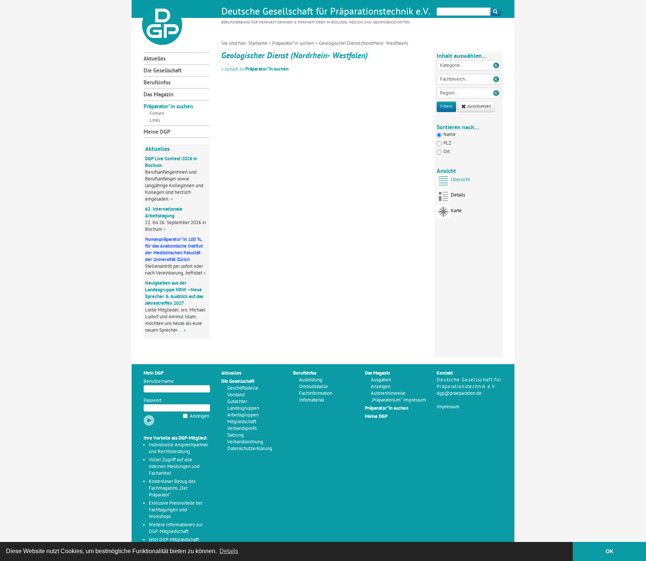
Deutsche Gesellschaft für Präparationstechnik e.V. (326, 12)
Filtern (446, 106)
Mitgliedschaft (241, 422)
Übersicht (460, 180)
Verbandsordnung (245, 442)
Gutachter (237, 402)
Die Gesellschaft (163, 71)
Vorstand (236, 395)
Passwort (153, 400)
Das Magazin (158, 95)
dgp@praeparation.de (459, 393)
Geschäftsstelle (242, 388)
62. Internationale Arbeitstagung (163, 212)
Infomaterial (311, 400)
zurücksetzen (478, 106)
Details (458, 195)
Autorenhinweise (388, 393)
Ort (446, 152)
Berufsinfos (157, 83)
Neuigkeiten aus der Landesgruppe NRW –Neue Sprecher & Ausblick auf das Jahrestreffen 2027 (174, 293)
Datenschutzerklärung (249, 449)
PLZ (447, 143)
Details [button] (228, 551)
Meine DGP (157, 132)
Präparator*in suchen (293, 43)
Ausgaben (381, 380)
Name (449, 134)
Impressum (448, 407)
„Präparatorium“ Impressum (398, 400)
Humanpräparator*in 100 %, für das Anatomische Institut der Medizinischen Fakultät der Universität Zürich (174, 249)
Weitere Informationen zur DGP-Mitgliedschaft (176, 528)
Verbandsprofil (242, 428)
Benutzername (159, 381)
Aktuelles (155, 59)
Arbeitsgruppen (243, 415)
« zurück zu (255, 69)
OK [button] (609, 551)
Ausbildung (310, 380)
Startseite (257, 43)
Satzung (235, 435)
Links (155, 120)
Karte (456, 211)
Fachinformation (315, 393)
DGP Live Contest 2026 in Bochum (171, 162)
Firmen (157, 114)
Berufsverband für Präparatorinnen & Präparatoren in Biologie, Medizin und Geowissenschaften (315, 22)
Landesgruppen (243, 408)
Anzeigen (199, 416)
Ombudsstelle (313, 387)
